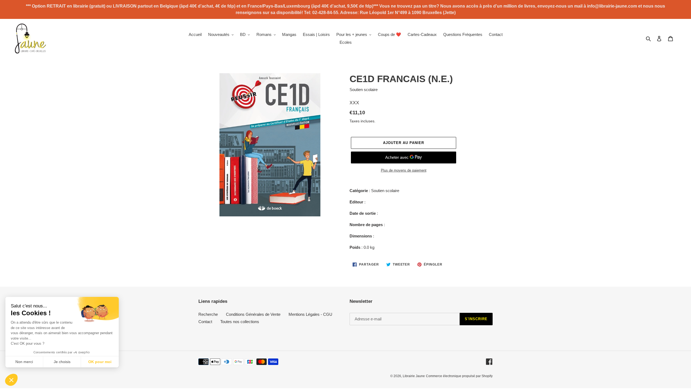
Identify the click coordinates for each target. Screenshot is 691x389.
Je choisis (62, 362)
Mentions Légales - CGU (310, 314)
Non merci (24, 362)
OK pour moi (99, 362)
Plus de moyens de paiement (403, 170)
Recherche (208, 314)
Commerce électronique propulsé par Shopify (459, 376)
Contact (205, 321)
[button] (11, 379)
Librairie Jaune (414, 376)
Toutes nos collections (239, 321)
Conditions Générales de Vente (253, 314)
